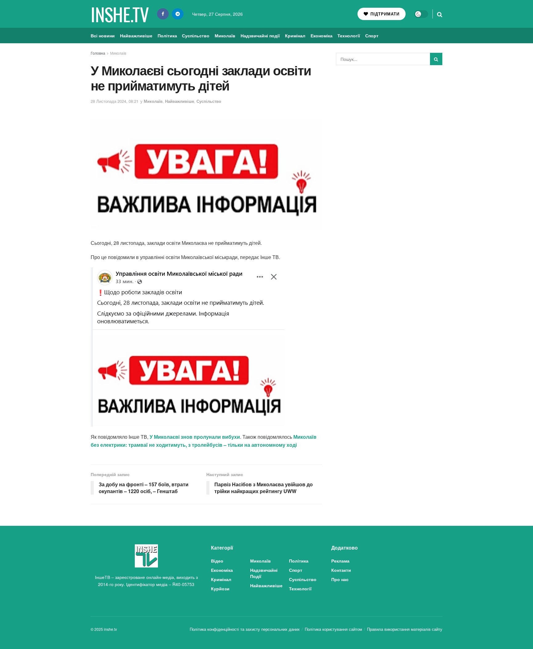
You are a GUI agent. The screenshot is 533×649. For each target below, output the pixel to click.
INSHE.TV (119, 14)
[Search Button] (439, 14)
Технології (348, 35)
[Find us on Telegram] (178, 13)
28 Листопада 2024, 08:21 (114, 101)
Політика (167, 35)
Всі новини (103, 35)
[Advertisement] (389, 116)
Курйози (220, 588)
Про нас (340, 579)
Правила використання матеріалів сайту (404, 629)
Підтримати (384, 14)
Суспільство (195, 35)
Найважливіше (136, 35)
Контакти (341, 570)
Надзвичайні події (260, 35)
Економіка (322, 35)
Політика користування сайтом (333, 629)
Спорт (371, 35)
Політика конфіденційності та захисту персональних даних (245, 629)
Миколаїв (225, 35)
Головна (98, 53)
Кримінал (295, 35)
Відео (217, 561)
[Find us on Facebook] (163, 13)
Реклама (340, 561)
